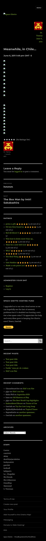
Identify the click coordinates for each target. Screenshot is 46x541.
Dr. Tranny (39, 34)
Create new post (11, 504)
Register (9, 286)
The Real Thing (12, 257)
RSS (5, 530)
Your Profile (8, 509)
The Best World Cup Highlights (26, 400)
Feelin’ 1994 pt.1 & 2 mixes (17, 368)
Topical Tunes (31, 409)
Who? (8, 251)
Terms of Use (31, 403)
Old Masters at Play (21, 397)
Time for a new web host (16, 245)
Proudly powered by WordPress (25, 537)
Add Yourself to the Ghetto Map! (17, 515)
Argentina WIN (23, 394)
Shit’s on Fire (11, 371)
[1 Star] (5, 140)
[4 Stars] (12, 140)
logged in (18, 171)
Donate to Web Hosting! (14, 525)
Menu (39, 8)
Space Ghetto (8, 537)
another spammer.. (27, 412)
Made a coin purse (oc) (15, 265)
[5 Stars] (14, 140)
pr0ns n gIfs (11, 224)
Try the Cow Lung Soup (25, 406)
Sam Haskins (11, 262)
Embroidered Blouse (14, 403)
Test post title (12, 359)
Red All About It (12, 233)
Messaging (8, 520)
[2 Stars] (7, 140)
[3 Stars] (9, 140)
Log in (8, 289)
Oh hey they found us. (15, 227)
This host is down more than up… (20, 239)
